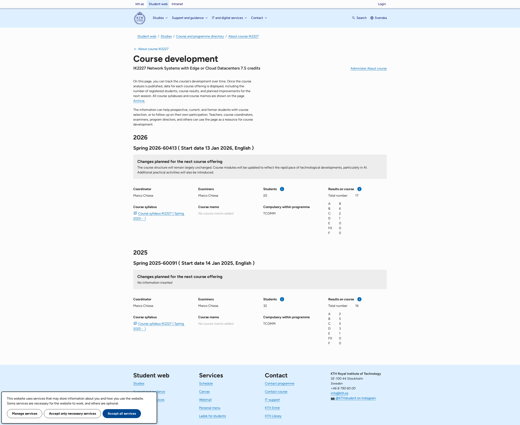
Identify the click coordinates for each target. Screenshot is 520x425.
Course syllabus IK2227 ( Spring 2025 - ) (159, 215)
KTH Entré (272, 408)
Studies (166, 36)
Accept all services (122, 413)
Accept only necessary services (72, 413)
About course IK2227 (243, 36)
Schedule (206, 383)
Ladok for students (212, 416)
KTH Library (273, 416)
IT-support (272, 400)
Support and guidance (149, 391)
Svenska (381, 18)
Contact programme (279, 383)
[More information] (282, 189)
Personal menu (209, 408)
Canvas (204, 391)
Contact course (276, 391)
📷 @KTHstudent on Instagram (353, 398)
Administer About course (369, 68)
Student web (158, 4)
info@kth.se (339, 393)
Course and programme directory (200, 36)
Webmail (205, 400)
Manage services (24, 413)
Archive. (139, 101)
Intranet (177, 4)
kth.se (139, 4)
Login (382, 4)
